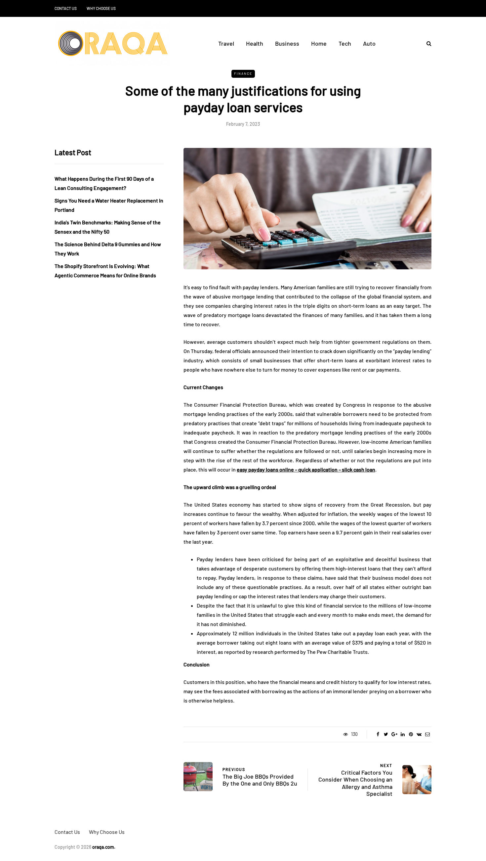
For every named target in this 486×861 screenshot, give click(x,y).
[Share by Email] (427, 734)
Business (287, 43)
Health (254, 43)
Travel (226, 43)
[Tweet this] (386, 734)
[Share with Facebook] (378, 734)
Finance (243, 73)
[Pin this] (411, 734)
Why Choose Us (101, 8)
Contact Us (66, 8)
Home (319, 43)
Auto (369, 43)
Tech (345, 43)
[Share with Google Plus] (394, 734)
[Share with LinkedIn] (402, 734)
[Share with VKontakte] (419, 734)
